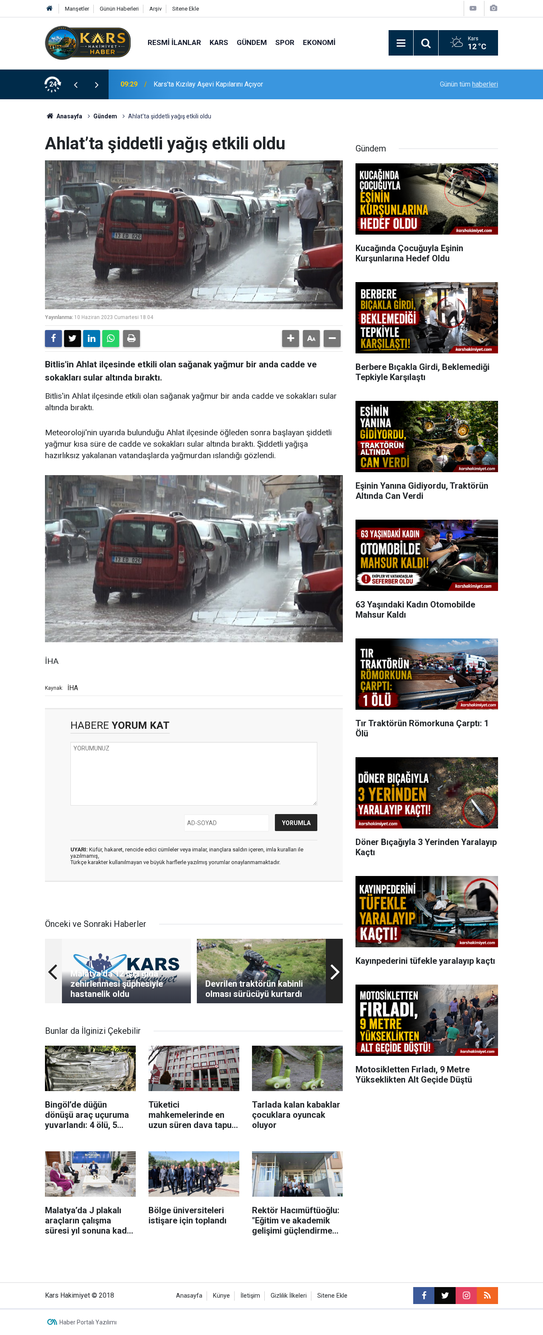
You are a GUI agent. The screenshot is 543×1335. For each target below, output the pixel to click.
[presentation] (75, 84)
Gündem (252, 42)
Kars (219, 42)
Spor (284, 42)
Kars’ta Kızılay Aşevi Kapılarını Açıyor (208, 84)
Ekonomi (319, 42)
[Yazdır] (131, 338)
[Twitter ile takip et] (445, 1295)
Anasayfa (68, 116)
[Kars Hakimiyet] (88, 42)
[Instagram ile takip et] (466, 1295)
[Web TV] (473, 8)
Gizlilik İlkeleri (289, 1295)
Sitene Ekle (185, 9)
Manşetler (77, 9)
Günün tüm (469, 84)
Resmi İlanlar (174, 42)
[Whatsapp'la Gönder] (110, 338)
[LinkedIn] (91, 338)
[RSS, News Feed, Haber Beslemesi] (487, 1295)
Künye (221, 1295)
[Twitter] (72, 338)
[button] (290, 338)
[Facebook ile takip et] (423, 1295)
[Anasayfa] (49, 9)
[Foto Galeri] (493, 8)
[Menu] (401, 43)
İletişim (250, 1295)
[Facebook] (53, 338)
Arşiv (155, 9)
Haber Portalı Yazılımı (88, 1322)
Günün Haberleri (119, 9)
